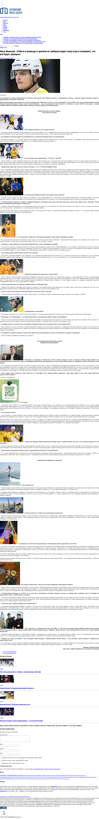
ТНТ (31, 775)
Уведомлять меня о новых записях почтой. (13, 763)
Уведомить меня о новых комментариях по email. (15, 760)
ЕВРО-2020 (7, 777)
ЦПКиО (55, 777)
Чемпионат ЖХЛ (65, 775)
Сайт (1, 753)
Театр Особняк (27, 777)
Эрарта (50, 777)
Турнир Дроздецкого (57, 775)
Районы (5, 29)
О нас (4, 32)
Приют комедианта (60, 777)
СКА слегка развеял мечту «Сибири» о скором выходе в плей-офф (20, 672)
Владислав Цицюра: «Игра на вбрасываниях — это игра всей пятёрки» (21, 721)
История (5, 27)
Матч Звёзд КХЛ (53, 778)
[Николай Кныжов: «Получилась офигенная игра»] (7, 698)
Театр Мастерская (24, 778)
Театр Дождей (66, 778)
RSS (4, 813)
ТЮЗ (7, 778)
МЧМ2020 (19, 778)
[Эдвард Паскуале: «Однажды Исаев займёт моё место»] (7, 682)
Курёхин (22, 777)
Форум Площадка (35, 778)
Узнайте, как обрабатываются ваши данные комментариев (44, 769)
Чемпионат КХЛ (8, 58)
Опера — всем (14, 778)
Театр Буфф (58, 778)
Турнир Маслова (48, 775)
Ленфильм (62, 778)
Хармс (53, 777)
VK (3, 811)
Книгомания (6, 30)
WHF (3, 778)
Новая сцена (66, 777)
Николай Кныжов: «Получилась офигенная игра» (15, 704)
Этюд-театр (42, 777)
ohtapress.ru (54, 786)
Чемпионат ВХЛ (35, 775)
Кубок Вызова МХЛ (79, 777)
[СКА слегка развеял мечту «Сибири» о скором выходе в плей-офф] (7, 666)
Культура (5, 20)
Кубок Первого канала (77, 775)
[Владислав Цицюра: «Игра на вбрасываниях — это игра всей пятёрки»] (7, 715)
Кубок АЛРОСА (29, 778)
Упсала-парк (32, 777)
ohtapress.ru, (3, 791)
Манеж (45, 778)
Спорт (4, 21)
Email (1, 748)
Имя (1, 744)
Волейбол (12, 775)
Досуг (4, 24)
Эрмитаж (47, 777)
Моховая (84, 777)
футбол (70, 775)
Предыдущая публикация (9, 651)
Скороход (48, 778)
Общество (5, 23)
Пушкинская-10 (17, 777)
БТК (50, 778)
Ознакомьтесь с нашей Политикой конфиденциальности (15, 796)
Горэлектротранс (89, 777)
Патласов (5, 778)
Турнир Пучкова (26, 775)
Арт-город (74, 777)
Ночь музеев (42, 775)
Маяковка (10, 778)
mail (4, 814)
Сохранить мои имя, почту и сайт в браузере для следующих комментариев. (22, 757)
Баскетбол (12, 777)
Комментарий (3, 735)
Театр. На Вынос (41, 778)
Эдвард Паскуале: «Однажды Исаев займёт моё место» (17, 688)
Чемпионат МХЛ (18, 775)
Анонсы (5, 26)
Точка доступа (37, 777)
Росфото (70, 777)
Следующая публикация (9, 653)
